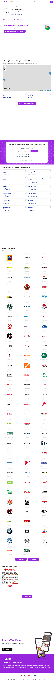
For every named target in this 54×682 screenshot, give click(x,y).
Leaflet (41, 90)
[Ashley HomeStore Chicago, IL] (9, 346)
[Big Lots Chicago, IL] (9, 443)
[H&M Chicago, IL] (27, 463)
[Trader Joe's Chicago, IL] (44, 316)
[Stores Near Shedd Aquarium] (40, 195)
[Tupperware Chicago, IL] (9, 287)
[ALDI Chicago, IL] (9, 258)
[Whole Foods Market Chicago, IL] (44, 355)
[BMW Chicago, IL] (9, 531)
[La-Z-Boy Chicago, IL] (27, 394)
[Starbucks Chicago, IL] (9, 307)
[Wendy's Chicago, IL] (44, 307)
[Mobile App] (7, 649)
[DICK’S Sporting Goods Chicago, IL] (9, 433)
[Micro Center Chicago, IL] (44, 492)
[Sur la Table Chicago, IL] (27, 511)
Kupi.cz (25, 676)
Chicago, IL (12, 250)
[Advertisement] (27, 46)
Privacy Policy (26, 154)
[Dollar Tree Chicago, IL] (9, 482)
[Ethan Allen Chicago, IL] (44, 394)
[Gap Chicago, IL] (44, 443)
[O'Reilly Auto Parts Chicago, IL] (27, 550)
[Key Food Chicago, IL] (44, 287)
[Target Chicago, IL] (9, 326)
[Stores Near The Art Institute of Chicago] (14, 173)
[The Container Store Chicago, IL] (9, 463)
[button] (13, 19)
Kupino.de (29, 676)
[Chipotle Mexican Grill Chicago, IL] (27, 287)
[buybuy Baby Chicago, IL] (9, 375)
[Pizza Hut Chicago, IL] (44, 277)
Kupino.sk (35, 676)
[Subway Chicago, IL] (9, 521)
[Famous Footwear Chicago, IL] (9, 414)
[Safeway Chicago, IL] (44, 268)
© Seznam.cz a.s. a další (47, 90)
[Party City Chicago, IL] (27, 326)
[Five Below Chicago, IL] (27, 472)
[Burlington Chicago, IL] (27, 404)
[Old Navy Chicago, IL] (27, 433)
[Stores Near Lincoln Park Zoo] (14, 209)
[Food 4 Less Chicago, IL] (44, 472)
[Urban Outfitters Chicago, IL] (9, 453)
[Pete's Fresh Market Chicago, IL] (27, 492)
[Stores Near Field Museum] (14, 180)
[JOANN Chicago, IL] (9, 424)
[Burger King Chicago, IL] (9, 502)
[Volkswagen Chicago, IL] (9, 541)
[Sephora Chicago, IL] (44, 433)
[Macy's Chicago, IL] (27, 346)
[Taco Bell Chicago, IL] (27, 502)
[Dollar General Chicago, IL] (9, 268)
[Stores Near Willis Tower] (40, 209)
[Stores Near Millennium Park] (40, 188)
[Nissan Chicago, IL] (27, 541)
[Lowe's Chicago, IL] (44, 326)
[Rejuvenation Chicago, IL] (9, 472)
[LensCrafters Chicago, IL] (9, 316)
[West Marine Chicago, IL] (27, 277)
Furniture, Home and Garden (17, 14)
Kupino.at (19, 676)
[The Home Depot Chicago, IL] (27, 365)
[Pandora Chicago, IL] (9, 277)
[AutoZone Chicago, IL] (9, 550)
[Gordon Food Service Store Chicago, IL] (44, 453)
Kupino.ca (22, 676)
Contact (32, 679)
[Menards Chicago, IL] (27, 258)
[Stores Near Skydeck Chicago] (14, 195)
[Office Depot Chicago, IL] (27, 424)
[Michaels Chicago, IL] (44, 482)
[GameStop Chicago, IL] (44, 414)
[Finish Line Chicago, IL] (27, 307)
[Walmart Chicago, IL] (27, 316)
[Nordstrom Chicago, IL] (44, 346)
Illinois (11, 6)
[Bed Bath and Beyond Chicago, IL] (44, 463)
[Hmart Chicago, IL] (9, 385)
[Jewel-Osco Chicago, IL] (44, 404)
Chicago (15, 6)
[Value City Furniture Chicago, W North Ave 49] (39, 96)
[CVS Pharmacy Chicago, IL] (44, 424)
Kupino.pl (32, 676)
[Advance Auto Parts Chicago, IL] (27, 521)
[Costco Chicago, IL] (9, 394)
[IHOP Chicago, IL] (44, 297)
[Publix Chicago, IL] (44, 375)
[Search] (51, 2)
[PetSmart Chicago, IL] (44, 336)
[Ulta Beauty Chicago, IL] (44, 511)
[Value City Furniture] (6, 13)
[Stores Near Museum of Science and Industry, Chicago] (40, 180)
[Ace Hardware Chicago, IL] (44, 365)
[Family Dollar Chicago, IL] (27, 355)
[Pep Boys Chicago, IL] (44, 521)
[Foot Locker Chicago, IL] (9, 355)
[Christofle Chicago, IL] (9, 365)
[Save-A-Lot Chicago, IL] (44, 502)
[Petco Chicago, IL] (27, 336)
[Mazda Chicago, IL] (27, 531)
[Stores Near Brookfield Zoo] (14, 202)
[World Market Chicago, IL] (44, 385)
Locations (7, 6)
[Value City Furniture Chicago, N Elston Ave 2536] (14, 96)
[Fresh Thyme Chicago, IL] (27, 268)
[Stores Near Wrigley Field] (40, 202)
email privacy (30, 158)
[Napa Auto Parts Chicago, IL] (44, 531)
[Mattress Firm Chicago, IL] (27, 385)
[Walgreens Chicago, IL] (44, 258)
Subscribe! (34, 151)
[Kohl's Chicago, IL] (9, 404)
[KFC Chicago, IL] (9, 511)
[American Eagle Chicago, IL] (27, 453)
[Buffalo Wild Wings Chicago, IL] (9, 297)
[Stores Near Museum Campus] (40, 173)
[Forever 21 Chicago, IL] (27, 443)
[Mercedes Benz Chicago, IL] (44, 541)
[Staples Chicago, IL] (27, 375)
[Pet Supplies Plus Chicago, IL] (9, 492)
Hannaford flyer (10, 580)
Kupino (3, 6)
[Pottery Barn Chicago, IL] (27, 414)
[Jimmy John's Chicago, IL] (9, 336)
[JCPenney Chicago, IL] (27, 482)
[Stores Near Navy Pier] (14, 188)
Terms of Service (38, 679)
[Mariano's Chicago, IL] (27, 297)
